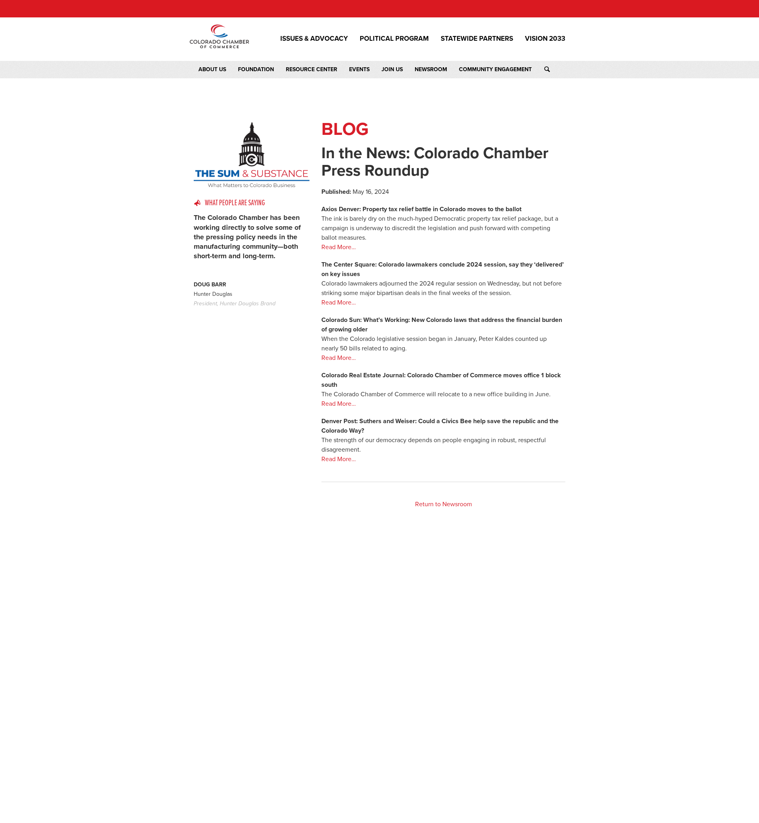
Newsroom (431, 69)
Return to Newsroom (443, 504)
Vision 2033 (545, 38)
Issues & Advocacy (314, 38)
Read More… (338, 247)
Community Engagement (495, 69)
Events (359, 69)
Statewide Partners (477, 38)
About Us (212, 69)
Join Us (392, 69)
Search (554, 69)
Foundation (256, 69)
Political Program (394, 38)
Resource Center (311, 69)
